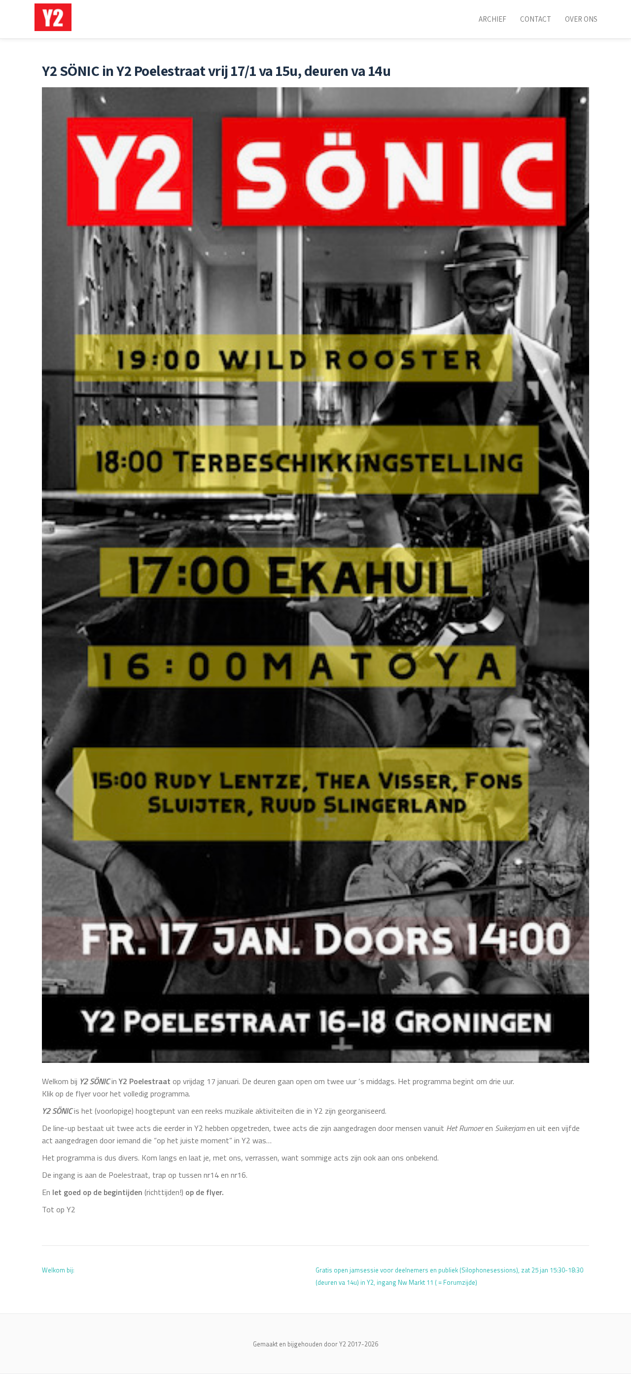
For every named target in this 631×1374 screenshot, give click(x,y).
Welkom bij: (58, 1270)
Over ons (581, 19)
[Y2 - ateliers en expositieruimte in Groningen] (55, 17)
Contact (535, 19)
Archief (492, 19)
